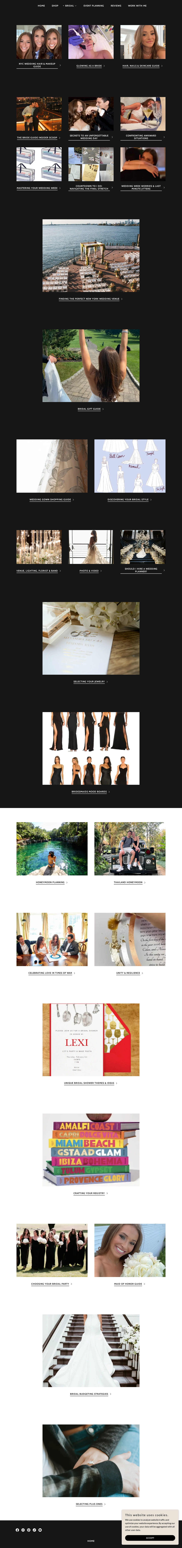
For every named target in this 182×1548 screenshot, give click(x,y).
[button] (70, 6)
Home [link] (41, 5)
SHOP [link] (55, 5)
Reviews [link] (116, 5)
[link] (17, 1530)
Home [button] (91, 1541)
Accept (150, 1538)
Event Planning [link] (94, 5)
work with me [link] (137, 5)
